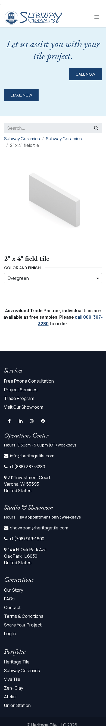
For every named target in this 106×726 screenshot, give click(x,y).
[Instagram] (31, 421)
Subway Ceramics (22, 139)
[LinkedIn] (20, 421)
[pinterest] (43, 421)
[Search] (96, 128)
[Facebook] (9, 421)
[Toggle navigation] (97, 16)
